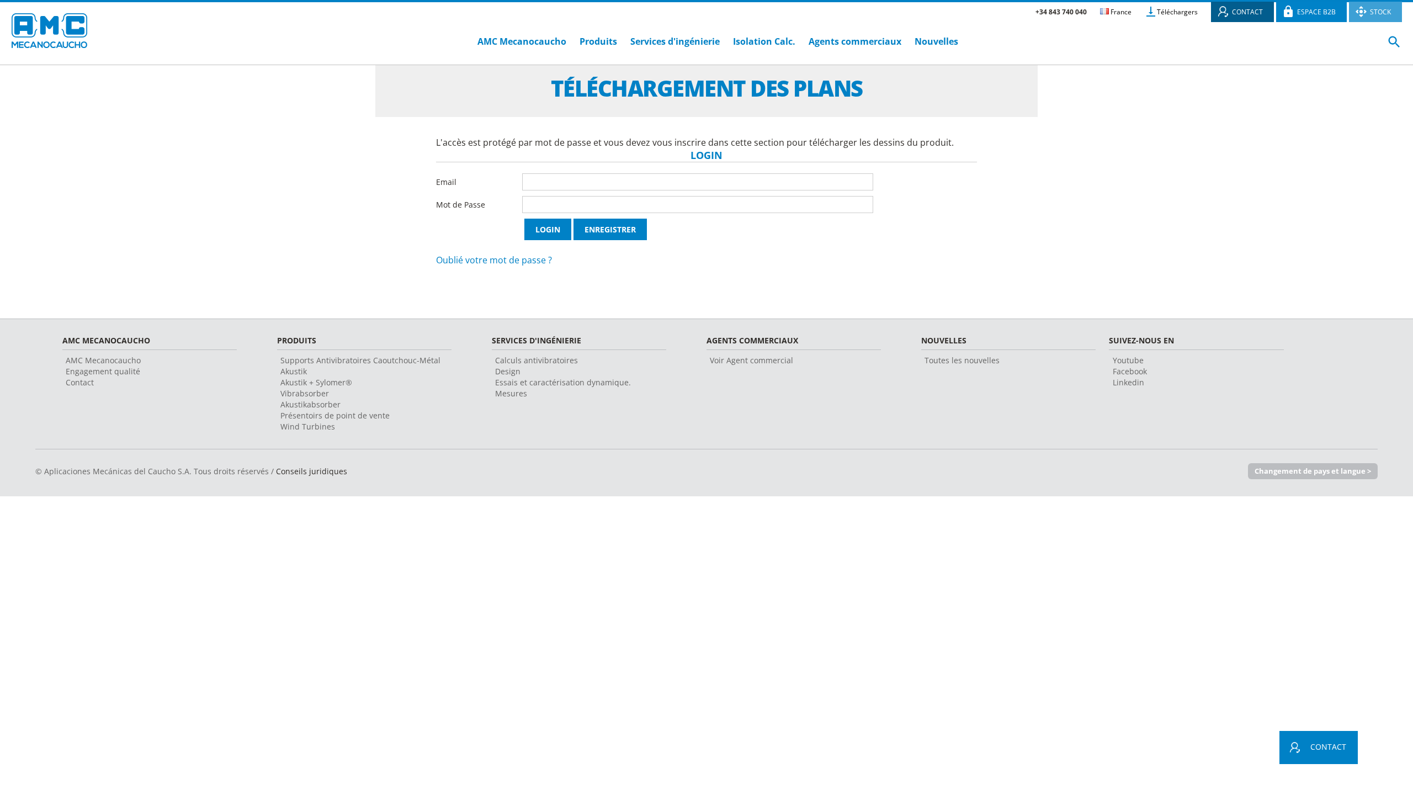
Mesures (511, 393)
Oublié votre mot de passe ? (494, 260)
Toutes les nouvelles (962, 360)
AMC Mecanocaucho (521, 41)
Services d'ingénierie (676, 41)
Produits (598, 41)
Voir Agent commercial (751, 360)
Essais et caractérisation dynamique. (563, 382)
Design (507, 371)
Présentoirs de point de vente (335, 415)
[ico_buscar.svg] (1394, 46)
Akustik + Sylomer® (316, 382)
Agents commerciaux (855, 41)
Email (446, 182)
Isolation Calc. (764, 41)
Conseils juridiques (311, 471)
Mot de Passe (460, 204)
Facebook (1130, 371)
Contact (80, 382)
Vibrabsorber (304, 393)
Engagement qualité (103, 371)
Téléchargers (1177, 12)
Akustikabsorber (310, 404)
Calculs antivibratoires (536, 360)
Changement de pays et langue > (1313, 471)
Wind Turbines (307, 426)
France (1120, 12)
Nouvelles (936, 41)
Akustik (293, 371)
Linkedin (1128, 382)
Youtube (1128, 360)
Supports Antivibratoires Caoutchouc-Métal (360, 360)
